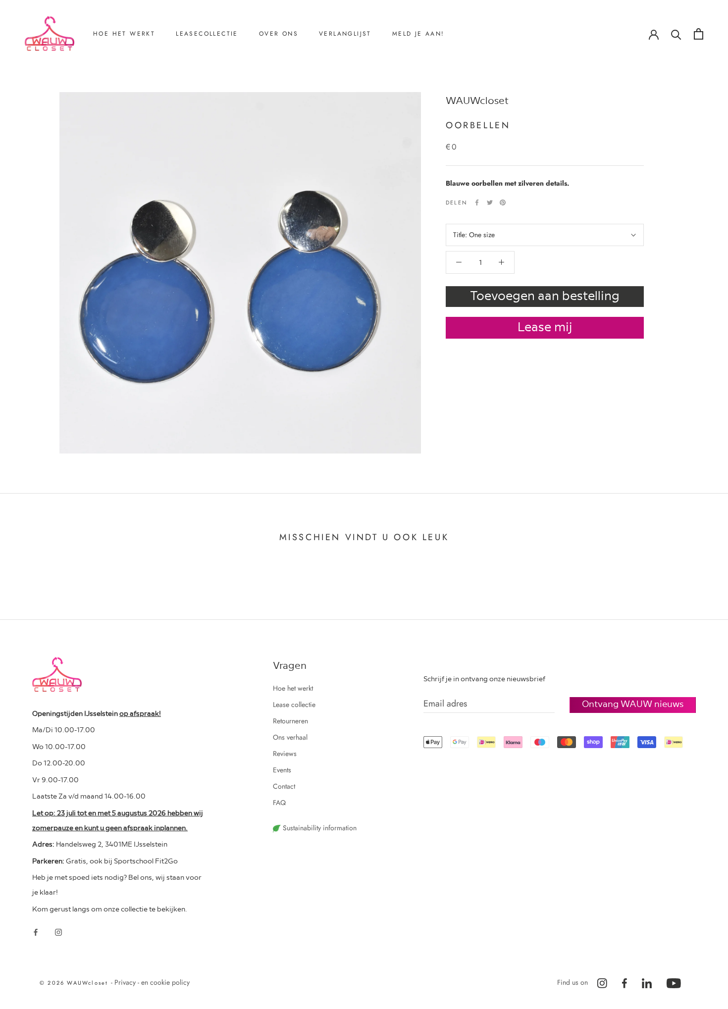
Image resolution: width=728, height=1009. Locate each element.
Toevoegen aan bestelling (545, 295)
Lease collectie (294, 704)
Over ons (278, 33)
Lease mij (545, 326)
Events (282, 770)
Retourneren (123, 85)
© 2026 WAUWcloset (75, 983)
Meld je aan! (418, 33)
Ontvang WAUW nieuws (632, 703)
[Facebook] (477, 202)
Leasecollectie (207, 33)
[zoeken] (676, 34)
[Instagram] (58, 931)
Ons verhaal (289, 85)
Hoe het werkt (124, 33)
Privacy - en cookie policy (152, 982)
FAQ (279, 802)
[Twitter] (490, 202)
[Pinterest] (503, 202)
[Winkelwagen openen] (698, 34)
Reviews (284, 101)
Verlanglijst (345, 33)
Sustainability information (319, 828)
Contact (283, 117)
